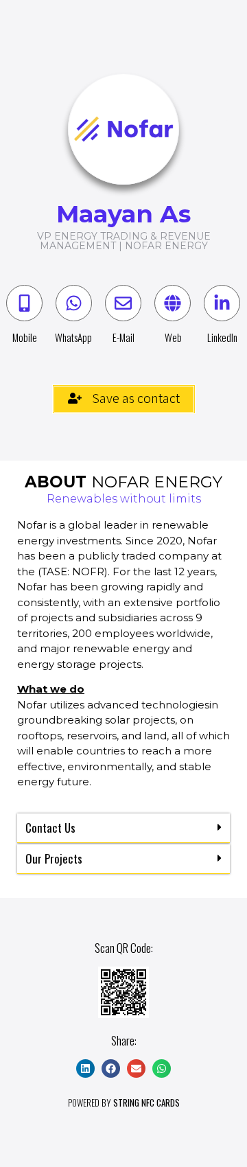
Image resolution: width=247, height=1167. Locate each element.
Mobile (24, 337)
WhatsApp (73, 337)
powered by (124, 1102)
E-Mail (123, 337)
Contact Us (50, 827)
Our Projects (53, 858)
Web (173, 337)
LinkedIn (222, 337)
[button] (123, 828)
